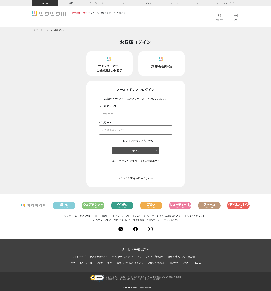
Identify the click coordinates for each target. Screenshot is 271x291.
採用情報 (174, 263)
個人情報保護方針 (99, 256)
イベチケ (123, 3)
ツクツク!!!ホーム (41, 30)
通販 (71, 3)
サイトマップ (78, 256)
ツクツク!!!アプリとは (81, 263)
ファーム (200, 3)
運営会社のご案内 (156, 263)
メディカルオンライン (226, 3)
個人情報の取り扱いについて (126, 256)
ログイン (86, 12)
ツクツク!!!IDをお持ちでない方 (135, 178)
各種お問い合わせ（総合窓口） (183, 256)
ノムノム (196, 263)
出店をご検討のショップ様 (130, 263)
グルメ (148, 3)
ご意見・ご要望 (104, 263)
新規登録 (76, 12)
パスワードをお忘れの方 (143, 161)
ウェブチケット (97, 3)
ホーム (45, 3)
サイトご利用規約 (154, 256)
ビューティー (174, 3)
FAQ (185, 263)
